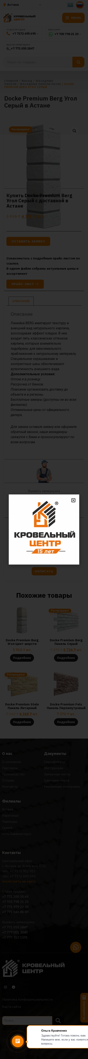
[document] (44, 529)
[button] (73, 500)
